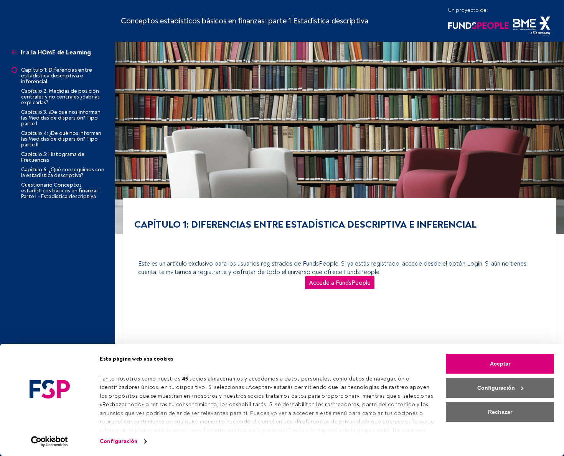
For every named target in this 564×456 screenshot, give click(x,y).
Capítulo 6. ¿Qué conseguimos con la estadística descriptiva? (62, 172)
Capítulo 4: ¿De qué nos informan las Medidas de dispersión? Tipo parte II (61, 139)
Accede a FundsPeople (340, 283)
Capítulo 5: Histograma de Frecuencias (52, 157)
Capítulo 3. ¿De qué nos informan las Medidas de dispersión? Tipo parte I (61, 117)
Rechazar (500, 412)
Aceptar (500, 364)
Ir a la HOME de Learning (56, 52)
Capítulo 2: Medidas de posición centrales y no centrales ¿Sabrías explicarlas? (60, 96)
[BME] (531, 24)
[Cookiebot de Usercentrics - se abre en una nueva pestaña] (49, 441)
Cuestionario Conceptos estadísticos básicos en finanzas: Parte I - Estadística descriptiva (60, 190)
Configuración (118, 441)
